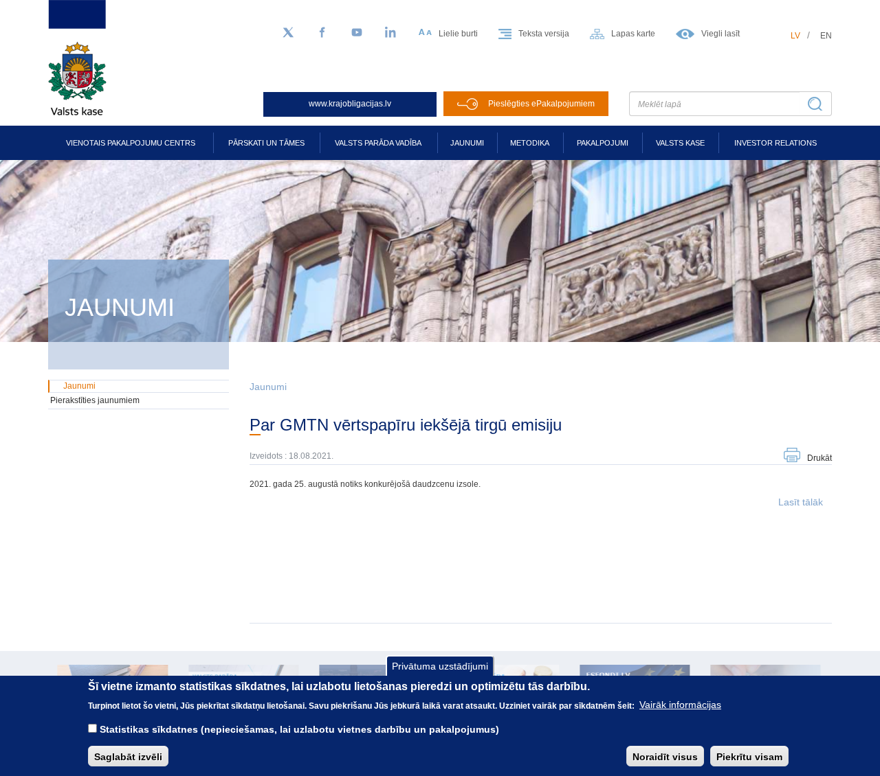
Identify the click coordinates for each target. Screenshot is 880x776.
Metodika (529, 143)
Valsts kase (680, 143)
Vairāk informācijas (680, 704)
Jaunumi (467, 143)
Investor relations (775, 143)
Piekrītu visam (749, 756)
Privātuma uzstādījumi (440, 666)
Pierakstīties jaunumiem (95, 400)
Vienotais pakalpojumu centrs (130, 143)
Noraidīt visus (665, 756)
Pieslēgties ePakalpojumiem (541, 104)
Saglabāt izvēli (128, 756)
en (826, 36)
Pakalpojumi (602, 143)
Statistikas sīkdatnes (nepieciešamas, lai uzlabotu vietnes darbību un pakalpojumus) (299, 729)
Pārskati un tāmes (266, 143)
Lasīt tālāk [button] (800, 502)
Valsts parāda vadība (378, 143)
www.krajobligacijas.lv (350, 104)
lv (795, 36)
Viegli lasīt (720, 33)
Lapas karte (633, 33)
